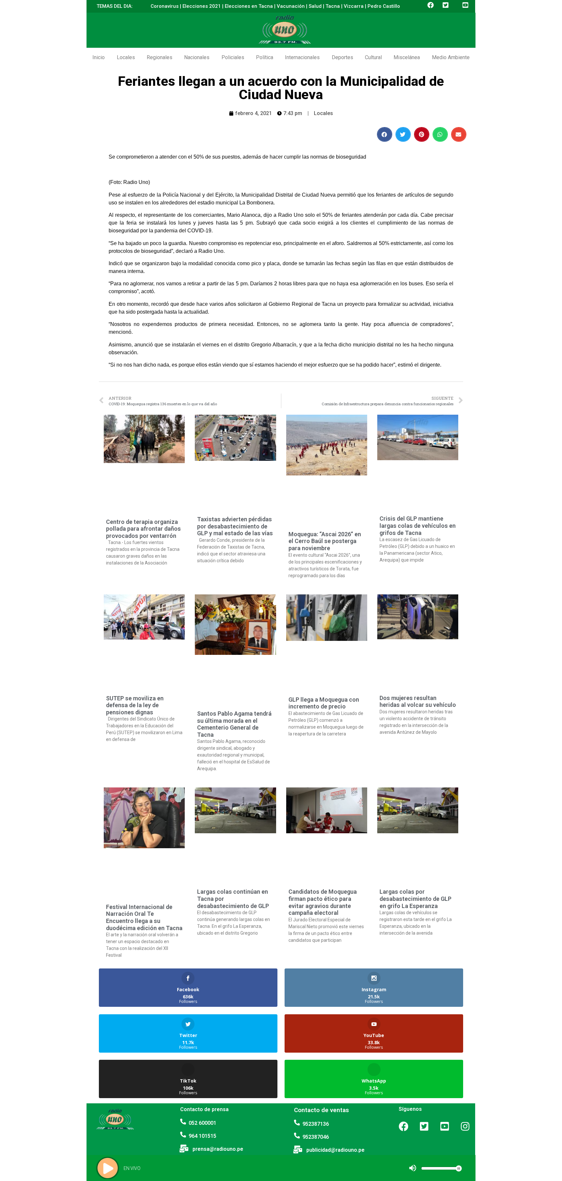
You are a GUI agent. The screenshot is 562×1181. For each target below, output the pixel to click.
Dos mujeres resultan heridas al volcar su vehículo (418, 701)
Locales (126, 57)
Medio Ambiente (451, 57)
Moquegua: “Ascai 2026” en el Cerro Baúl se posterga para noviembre (324, 541)
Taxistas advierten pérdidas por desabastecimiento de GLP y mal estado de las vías (235, 526)
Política (264, 57)
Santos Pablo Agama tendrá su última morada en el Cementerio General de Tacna (234, 724)
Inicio (98, 57)
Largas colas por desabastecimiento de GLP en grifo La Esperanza (415, 898)
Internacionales (302, 57)
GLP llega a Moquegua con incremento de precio (323, 703)
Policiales (232, 57)
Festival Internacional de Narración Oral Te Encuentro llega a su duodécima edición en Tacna (144, 917)
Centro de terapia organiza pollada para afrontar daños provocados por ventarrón (143, 528)
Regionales (159, 57)
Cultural (373, 57)
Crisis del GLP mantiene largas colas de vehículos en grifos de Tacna (418, 525)
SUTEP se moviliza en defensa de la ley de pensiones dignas (135, 705)
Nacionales (196, 57)
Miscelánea (407, 57)
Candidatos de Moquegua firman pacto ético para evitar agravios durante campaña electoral (322, 902)
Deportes (342, 57)
